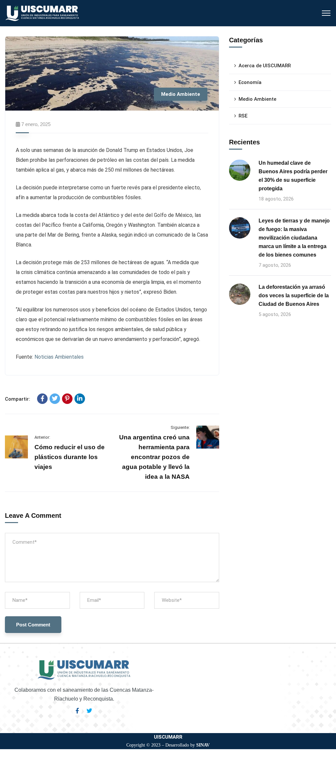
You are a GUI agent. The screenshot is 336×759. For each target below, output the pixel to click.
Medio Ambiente (180, 94)
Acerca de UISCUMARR (265, 66)
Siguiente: (180, 427)
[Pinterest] (67, 398)
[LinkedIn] (79, 398)
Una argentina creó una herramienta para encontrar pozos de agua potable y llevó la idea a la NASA (154, 457)
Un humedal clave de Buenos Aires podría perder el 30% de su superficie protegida (293, 175)
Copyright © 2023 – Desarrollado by (168, 745)
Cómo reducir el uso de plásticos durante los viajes (69, 457)
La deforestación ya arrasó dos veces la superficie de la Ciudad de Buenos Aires (294, 295)
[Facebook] (42, 398)
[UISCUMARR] (42, 13)
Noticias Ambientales (59, 357)
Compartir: (17, 399)
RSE (243, 116)
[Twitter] (55, 398)
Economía (250, 82)
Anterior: (42, 437)
